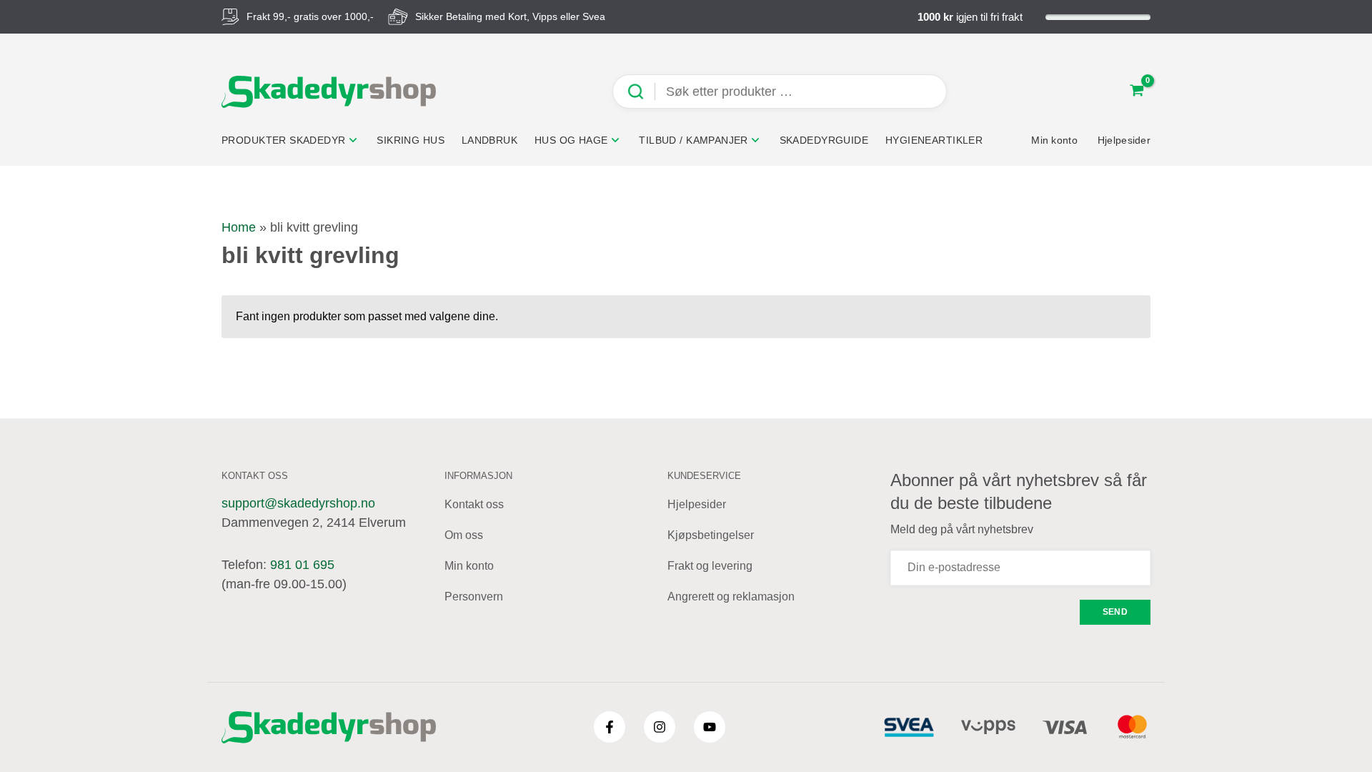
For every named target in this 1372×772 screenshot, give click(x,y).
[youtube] (709, 727)
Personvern (473, 596)
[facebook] (609, 727)
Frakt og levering (709, 566)
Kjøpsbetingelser (710, 535)
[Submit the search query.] (641, 92)
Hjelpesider (696, 504)
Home (239, 227)
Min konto (469, 566)
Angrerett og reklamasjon (731, 596)
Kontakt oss (474, 504)
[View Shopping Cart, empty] (1136, 92)
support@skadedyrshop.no (298, 503)
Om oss (463, 535)
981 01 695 (302, 565)
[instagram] (659, 727)
